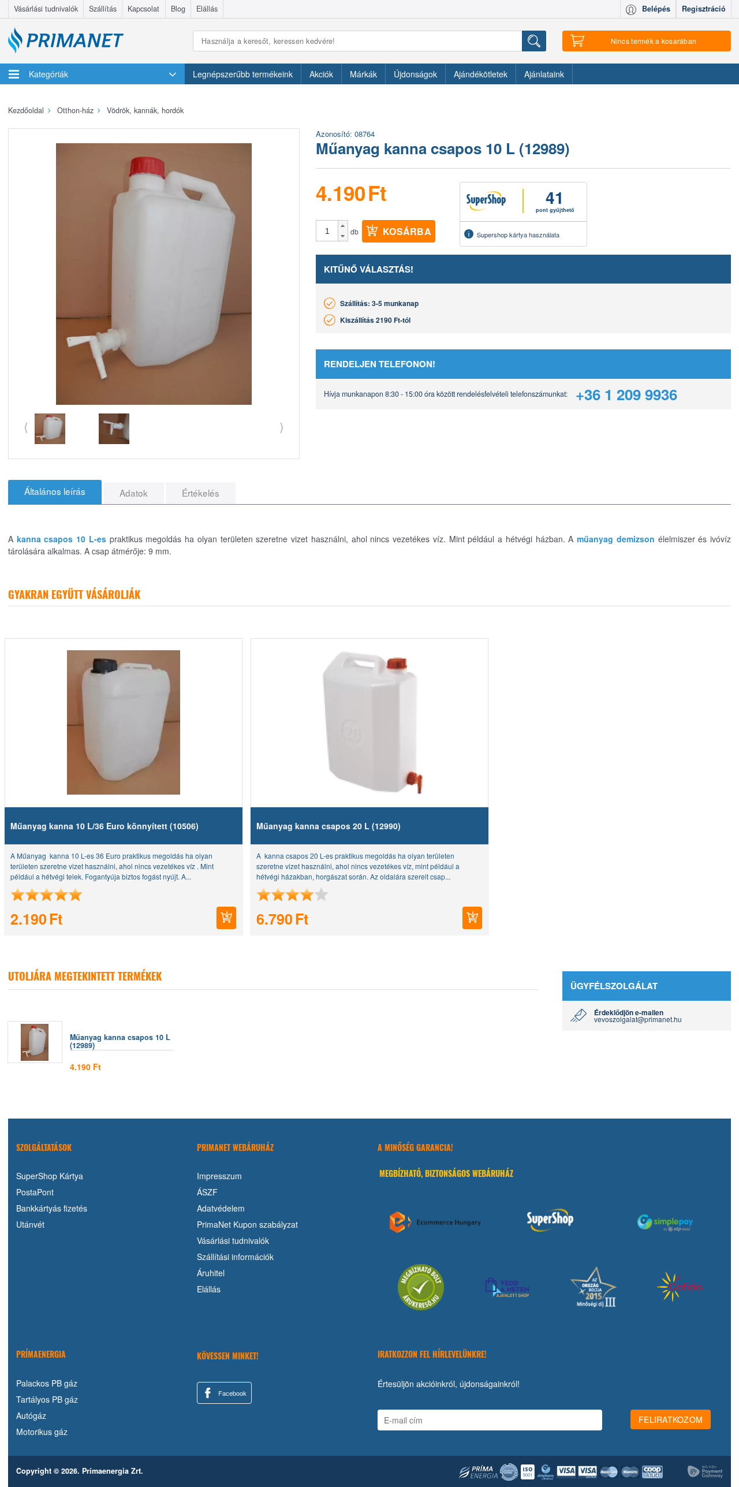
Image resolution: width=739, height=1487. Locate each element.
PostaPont (35, 1192)
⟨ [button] (26, 426)
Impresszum (219, 1176)
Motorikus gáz (42, 1431)
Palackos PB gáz (46, 1383)
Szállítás (103, 8)
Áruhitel (211, 1273)
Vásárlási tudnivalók (46, 8)
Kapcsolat (143, 8)
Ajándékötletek (480, 74)
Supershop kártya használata (518, 234)
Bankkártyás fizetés (51, 1208)
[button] (343, 226)
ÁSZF (207, 1192)
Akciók (321, 74)
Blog (178, 8)
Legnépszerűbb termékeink (243, 74)
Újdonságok (415, 74)
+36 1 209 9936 (626, 394)
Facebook (232, 1392)
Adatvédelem (221, 1208)
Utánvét (30, 1224)
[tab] (55, 492)
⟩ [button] (281, 426)
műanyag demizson (616, 539)
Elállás (207, 8)
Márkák (363, 74)
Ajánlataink (544, 74)
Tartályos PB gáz (47, 1399)
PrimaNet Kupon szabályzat (247, 1224)
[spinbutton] (327, 231)
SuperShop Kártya (49, 1176)
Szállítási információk (235, 1256)
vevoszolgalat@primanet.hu (638, 1019)
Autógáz (31, 1415)
